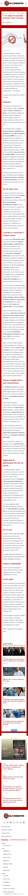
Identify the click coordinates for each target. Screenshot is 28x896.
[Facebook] (5, 638)
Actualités (11, 13)
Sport (4, 677)
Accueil (5, 13)
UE (12, 90)
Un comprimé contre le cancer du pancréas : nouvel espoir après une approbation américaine (13, 723)
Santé (4, 719)
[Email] (19, 638)
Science (4, 698)
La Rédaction (8, 22)
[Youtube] (23, 822)
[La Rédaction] (4, 22)
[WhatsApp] (12, 638)
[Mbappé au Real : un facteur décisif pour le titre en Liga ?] (14, 671)
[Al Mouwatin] (14, 816)
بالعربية (4, 657)
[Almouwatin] (14, 3)
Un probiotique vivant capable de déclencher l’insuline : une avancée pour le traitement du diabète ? (14, 701)
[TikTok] (14, 822)
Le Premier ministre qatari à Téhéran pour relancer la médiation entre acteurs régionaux (13, 766)
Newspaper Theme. (20, 893)
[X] (9, 638)
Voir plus (13, 730)
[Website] (20, 822)
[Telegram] (22, 638)
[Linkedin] (15, 638)
